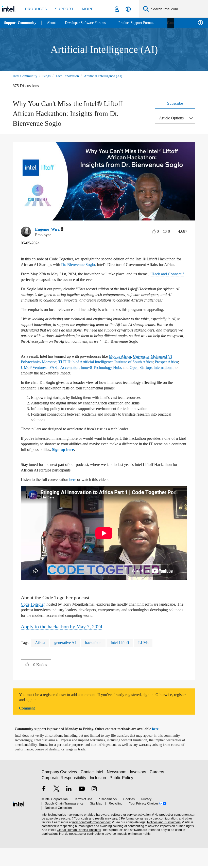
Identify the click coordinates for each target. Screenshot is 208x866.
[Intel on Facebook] (44, 810)
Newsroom (117, 792)
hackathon (97, 661)
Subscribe (175, 103)
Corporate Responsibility (64, 798)
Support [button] (64, 8)
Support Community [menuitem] (20, 23)
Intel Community (26, 75)
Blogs (49, 75)
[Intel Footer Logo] (19, 822)
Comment (28, 726)
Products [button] (36, 8)
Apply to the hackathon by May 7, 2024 (66, 644)
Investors (139, 792)
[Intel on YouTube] (81, 810)
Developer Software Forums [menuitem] (89, 22)
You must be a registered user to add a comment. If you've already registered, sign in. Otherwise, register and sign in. (96, 716)
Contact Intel (92, 792)
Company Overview (59, 792)
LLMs (150, 661)
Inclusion (98, 798)
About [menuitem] (53, 22)
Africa (41, 661)
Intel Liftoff (126, 661)
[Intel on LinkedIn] (69, 810)
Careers (158, 792)
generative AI (67, 661)
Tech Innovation (71, 75)
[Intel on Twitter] (56, 810)
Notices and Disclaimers (163, 838)
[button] (27, 683)
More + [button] (88, 8)
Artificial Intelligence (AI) (109, 75)
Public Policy (121, 798)
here (80, 498)
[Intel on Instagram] (94, 810)
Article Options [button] (172, 118)
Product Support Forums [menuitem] (143, 22)
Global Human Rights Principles (77, 846)
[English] (128, 9)
